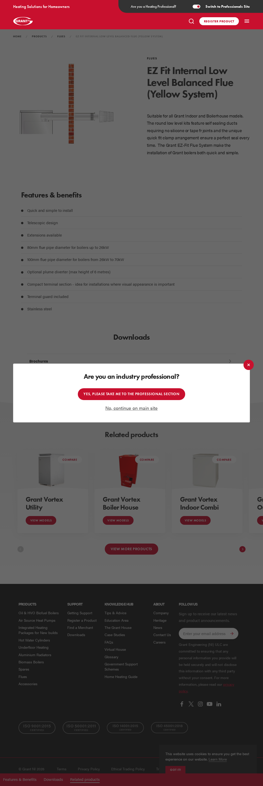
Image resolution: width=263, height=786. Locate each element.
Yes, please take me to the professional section (131, 394)
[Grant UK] (23, 21)
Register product (219, 21)
